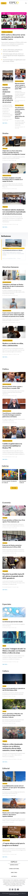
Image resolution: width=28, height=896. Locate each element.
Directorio (14, 872)
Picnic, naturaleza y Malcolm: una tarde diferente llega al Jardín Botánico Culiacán (12, 715)
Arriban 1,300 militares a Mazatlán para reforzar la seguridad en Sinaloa (12, 50)
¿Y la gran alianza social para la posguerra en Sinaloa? (13, 844)
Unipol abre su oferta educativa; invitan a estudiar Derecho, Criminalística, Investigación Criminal (13, 152)
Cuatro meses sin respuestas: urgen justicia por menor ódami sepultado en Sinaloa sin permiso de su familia (13, 314)
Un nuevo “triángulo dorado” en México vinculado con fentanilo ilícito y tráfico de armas (14, 651)
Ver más (14, 488)
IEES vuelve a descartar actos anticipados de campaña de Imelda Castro (13, 37)
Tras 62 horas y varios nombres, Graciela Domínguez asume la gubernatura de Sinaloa (20, 113)
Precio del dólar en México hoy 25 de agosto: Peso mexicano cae (13, 521)
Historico (14, 876)
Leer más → (5, 123)
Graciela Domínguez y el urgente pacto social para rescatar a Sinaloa (14, 60)
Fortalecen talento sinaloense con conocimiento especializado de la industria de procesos (14, 212)
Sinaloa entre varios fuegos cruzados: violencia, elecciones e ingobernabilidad (13, 814)
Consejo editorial (14, 868)
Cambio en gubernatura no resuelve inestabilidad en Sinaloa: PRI (12, 446)
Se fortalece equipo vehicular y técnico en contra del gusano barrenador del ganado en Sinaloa (14, 55)
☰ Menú (4, 3)
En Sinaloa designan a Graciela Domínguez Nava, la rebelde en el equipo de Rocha (12, 179)
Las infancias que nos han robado (12, 621)
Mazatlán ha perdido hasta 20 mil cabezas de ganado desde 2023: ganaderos (13, 576)
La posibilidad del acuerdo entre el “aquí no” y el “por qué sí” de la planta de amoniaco (13, 787)
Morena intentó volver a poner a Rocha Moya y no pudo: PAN (20, 86)
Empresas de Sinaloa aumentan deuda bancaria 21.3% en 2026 (11, 546)
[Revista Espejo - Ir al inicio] (14, 862)
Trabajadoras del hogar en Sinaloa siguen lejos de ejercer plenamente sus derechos (13, 286)
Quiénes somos (14, 864)
